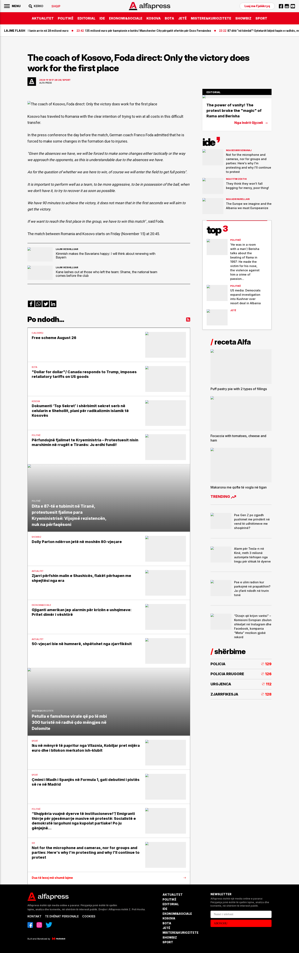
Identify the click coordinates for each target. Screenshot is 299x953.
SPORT (261, 18)
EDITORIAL (86, 18)
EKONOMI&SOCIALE (125, 18)
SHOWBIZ (243, 18)
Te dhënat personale (62, 916)
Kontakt (34, 916)
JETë (182, 18)
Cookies (88, 916)
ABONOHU (220, 923)
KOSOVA (153, 18)
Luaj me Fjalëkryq (257, 6)
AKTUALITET (43, 18)
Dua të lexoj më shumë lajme (52, 877)
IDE (102, 18)
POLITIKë (65, 18)
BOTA (169, 18)
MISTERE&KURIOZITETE (211, 18)
